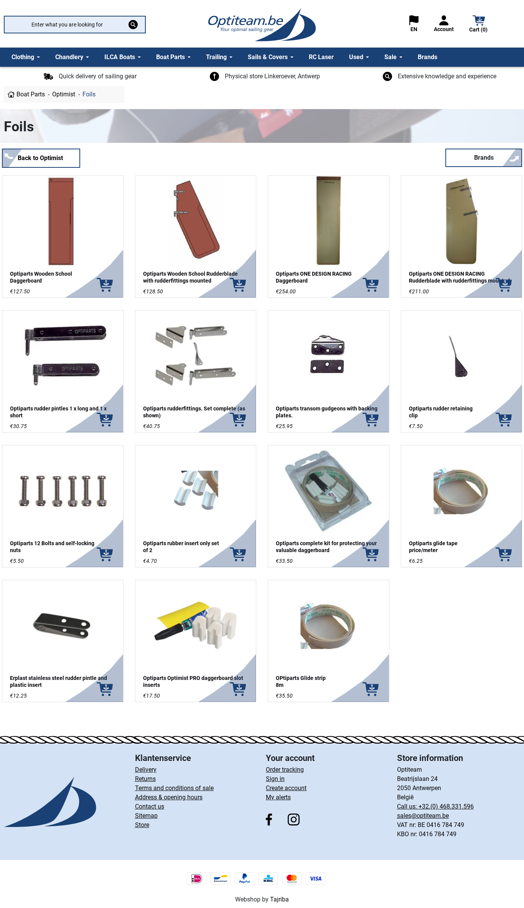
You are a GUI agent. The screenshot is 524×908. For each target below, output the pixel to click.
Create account (286, 788)
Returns (145, 778)
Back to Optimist (40, 158)
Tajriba (279, 899)
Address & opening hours (169, 797)
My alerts (278, 797)
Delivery (146, 769)
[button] (478, 25)
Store (142, 825)
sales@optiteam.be (423, 815)
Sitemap (146, 815)
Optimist (63, 94)
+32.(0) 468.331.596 (446, 806)
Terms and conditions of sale (174, 788)
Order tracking (285, 769)
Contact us (149, 806)
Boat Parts (30, 94)
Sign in (275, 778)
